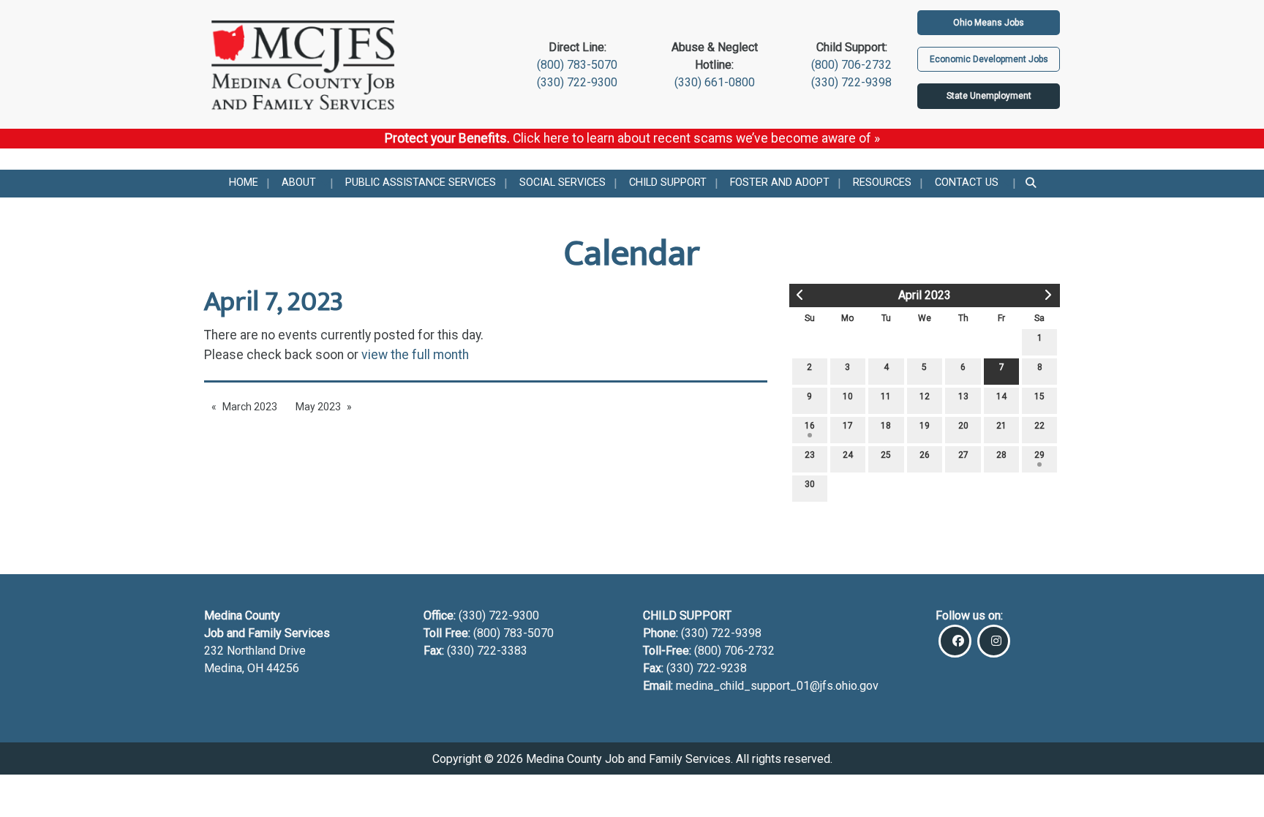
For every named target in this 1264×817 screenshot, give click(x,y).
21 (1001, 426)
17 (848, 426)
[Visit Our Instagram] (993, 641)
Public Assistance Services (420, 182)
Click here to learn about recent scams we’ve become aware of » (696, 138)
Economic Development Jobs (989, 59)
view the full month (415, 354)
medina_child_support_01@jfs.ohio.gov (777, 686)
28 (1001, 455)
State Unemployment (989, 96)
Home (243, 182)
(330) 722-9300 (577, 82)
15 (1039, 396)
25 (886, 455)
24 (848, 455)
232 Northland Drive (255, 651)
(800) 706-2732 (851, 65)
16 (810, 426)
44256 (282, 668)
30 (810, 484)
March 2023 (249, 407)
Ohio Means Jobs (988, 23)
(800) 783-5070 (577, 65)
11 (886, 396)
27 (963, 455)
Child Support (668, 182)
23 (810, 455)
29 (1039, 455)
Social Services (562, 182)
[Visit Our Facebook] (955, 641)
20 (963, 426)
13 (963, 396)
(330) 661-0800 (714, 82)
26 (924, 455)
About (299, 182)
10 (848, 396)
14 (1001, 396)
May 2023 (318, 407)
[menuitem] (243, 183)
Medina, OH (235, 668)
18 (886, 426)
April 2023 (924, 295)
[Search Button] (1031, 183)
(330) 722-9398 (851, 82)
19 (924, 426)
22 (1039, 426)
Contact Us (966, 182)
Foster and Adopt (780, 182)
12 (924, 396)
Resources (882, 182)
